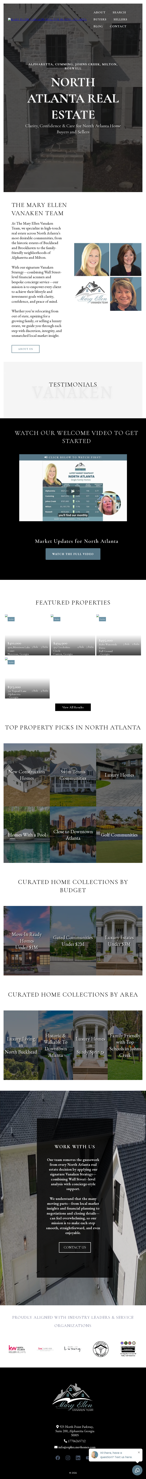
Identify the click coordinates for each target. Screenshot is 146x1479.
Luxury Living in (21, 1041)
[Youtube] (88, 1458)
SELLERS (120, 19)
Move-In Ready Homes (27, 937)
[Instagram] (68, 1458)
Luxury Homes (119, 775)
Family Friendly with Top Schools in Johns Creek (125, 1045)
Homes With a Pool (27, 834)
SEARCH (119, 12)
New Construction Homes (26, 774)
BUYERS (99, 19)
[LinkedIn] (78, 1458)
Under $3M (119, 944)
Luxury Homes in (90, 1041)
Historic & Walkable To (55, 1038)
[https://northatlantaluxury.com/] (47, 19)
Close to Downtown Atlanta (73, 834)
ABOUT (99, 12)
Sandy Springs (90, 1052)
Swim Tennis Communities (73, 774)
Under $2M (73, 944)
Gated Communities (73, 937)
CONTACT (118, 26)
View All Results (73, 707)
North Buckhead (21, 1052)
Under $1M (26, 947)
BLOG (98, 26)
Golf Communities (119, 834)
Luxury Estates (119, 937)
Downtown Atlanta (56, 1051)
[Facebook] (58, 1458)
